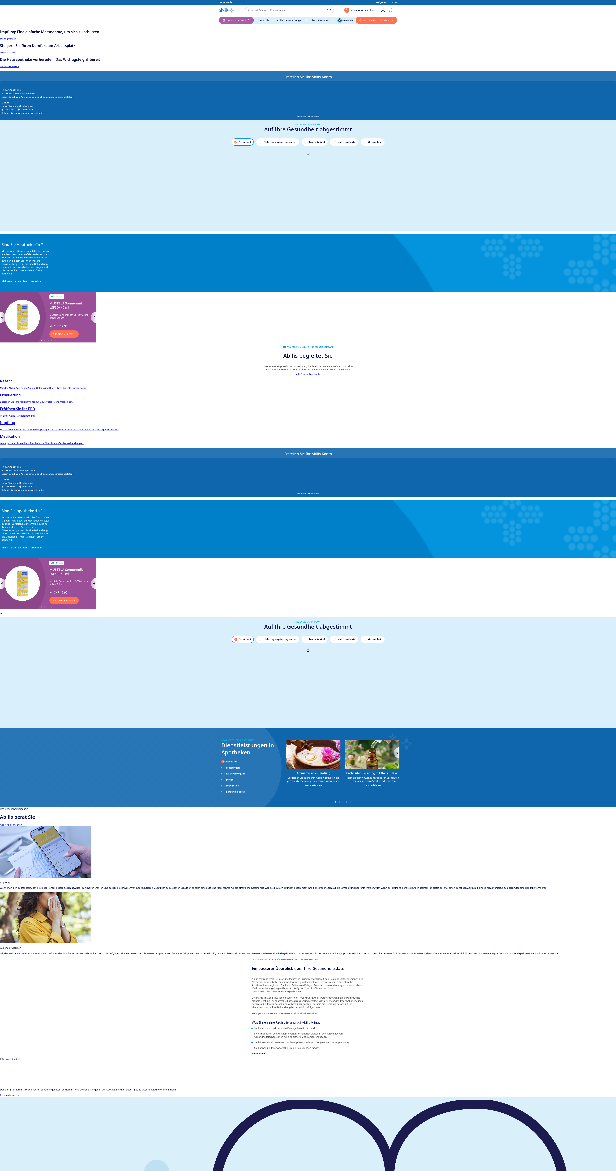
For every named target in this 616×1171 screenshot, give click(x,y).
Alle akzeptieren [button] (27, 1156)
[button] (27, 1163)
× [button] (47, 1120)
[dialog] (308, 585)
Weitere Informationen (29, 1150)
